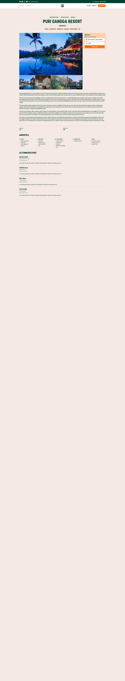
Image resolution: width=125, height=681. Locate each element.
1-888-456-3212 (34, 1)
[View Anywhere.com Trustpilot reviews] (99, 1)
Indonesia (62, 26)
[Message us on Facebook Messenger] (27, 1)
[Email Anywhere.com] (20, 1)
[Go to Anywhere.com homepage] (62, 5)
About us (94, 5)
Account (89, 5)
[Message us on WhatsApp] (24, 1)
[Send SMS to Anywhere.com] (22, 1)
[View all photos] (51, 54)
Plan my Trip (102, 5)
